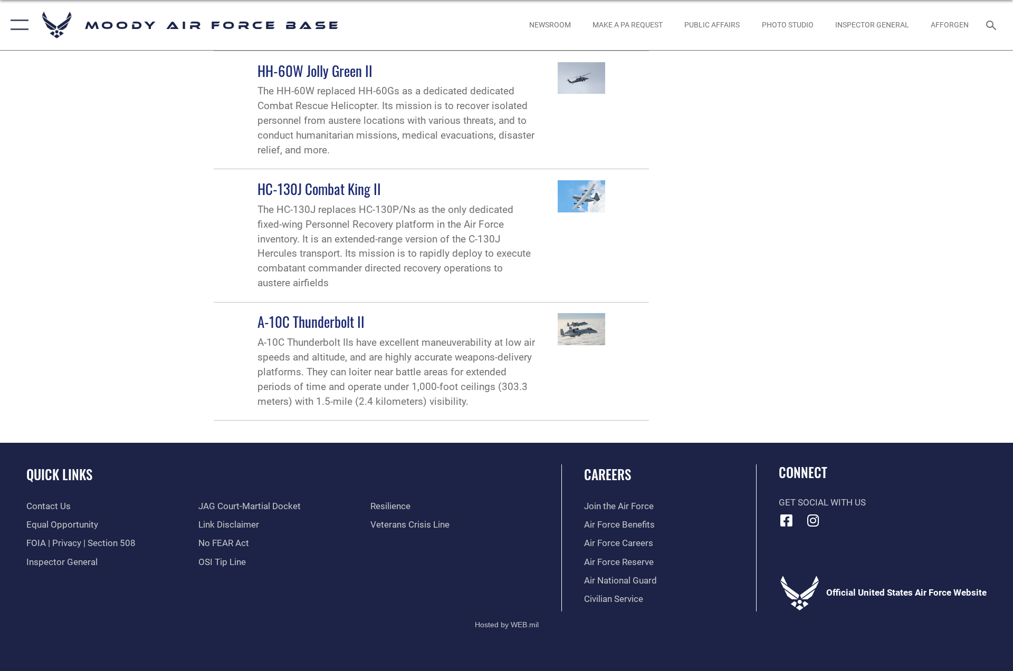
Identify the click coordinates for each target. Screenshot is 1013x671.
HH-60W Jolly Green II (314, 70)
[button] (17, 25)
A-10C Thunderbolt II (311, 321)
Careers (607, 474)
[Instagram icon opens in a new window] (813, 520)
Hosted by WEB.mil (507, 624)
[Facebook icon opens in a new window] (787, 520)
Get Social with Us (822, 503)
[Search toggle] (992, 25)
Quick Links (59, 474)
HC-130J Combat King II (319, 188)
